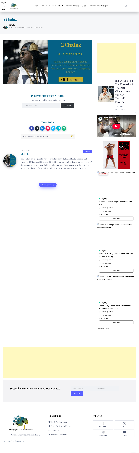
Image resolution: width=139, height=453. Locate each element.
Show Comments (48, 185)
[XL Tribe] (14, 5)
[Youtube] (124, 433)
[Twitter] (124, 424)
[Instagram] (103, 433)
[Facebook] (103, 424)
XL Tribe (12, 25)
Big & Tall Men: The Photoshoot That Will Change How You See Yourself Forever (124, 91)
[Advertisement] (116, 58)
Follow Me (87, 151)
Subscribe (67, 105)
